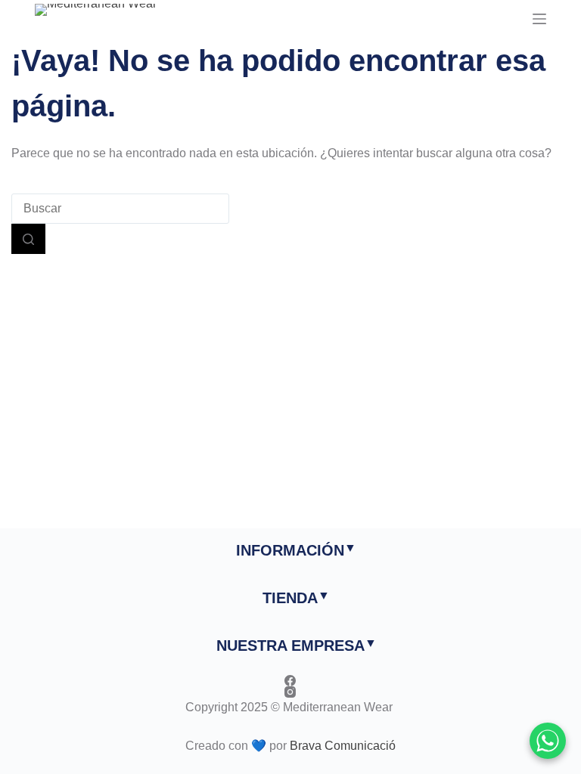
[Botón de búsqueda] (28, 239)
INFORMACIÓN (290, 550)
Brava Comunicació (343, 745)
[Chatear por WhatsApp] (548, 741)
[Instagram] (290, 692)
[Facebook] (290, 680)
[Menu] (539, 19)
